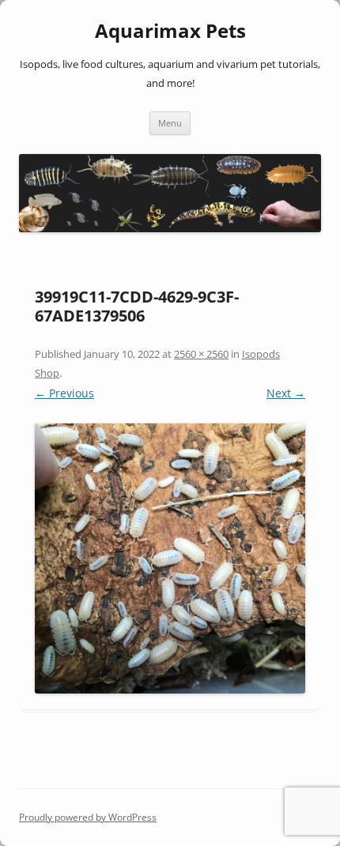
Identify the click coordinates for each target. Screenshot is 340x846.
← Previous (64, 392)
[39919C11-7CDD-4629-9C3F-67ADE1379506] (170, 558)
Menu (170, 123)
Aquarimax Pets (170, 31)
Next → (285, 392)
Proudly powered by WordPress (88, 817)
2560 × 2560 (201, 354)
